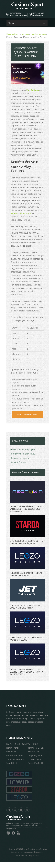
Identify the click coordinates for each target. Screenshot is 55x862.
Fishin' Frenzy (12, 747)
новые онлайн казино (24, 715)
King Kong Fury (35, 755)
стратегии (16, 722)
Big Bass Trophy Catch (16, 744)
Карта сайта (34, 855)
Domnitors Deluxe (36, 747)
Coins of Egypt (34, 759)
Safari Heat (11, 763)
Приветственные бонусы (23, 453)
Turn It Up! (33, 744)
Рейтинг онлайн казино (17, 712)
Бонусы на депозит (20, 458)
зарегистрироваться (21, 213)
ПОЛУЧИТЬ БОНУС (27, 414)
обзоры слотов (29, 718)
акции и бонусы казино (18, 15)
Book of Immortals (14, 755)
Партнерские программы (22, 852)
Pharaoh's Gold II (35, 763)
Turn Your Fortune (15, 759)
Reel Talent (11, 751)
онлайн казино (37, 15)
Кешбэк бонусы (18, 462)
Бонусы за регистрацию (23, 449)
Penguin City (33, 751)
